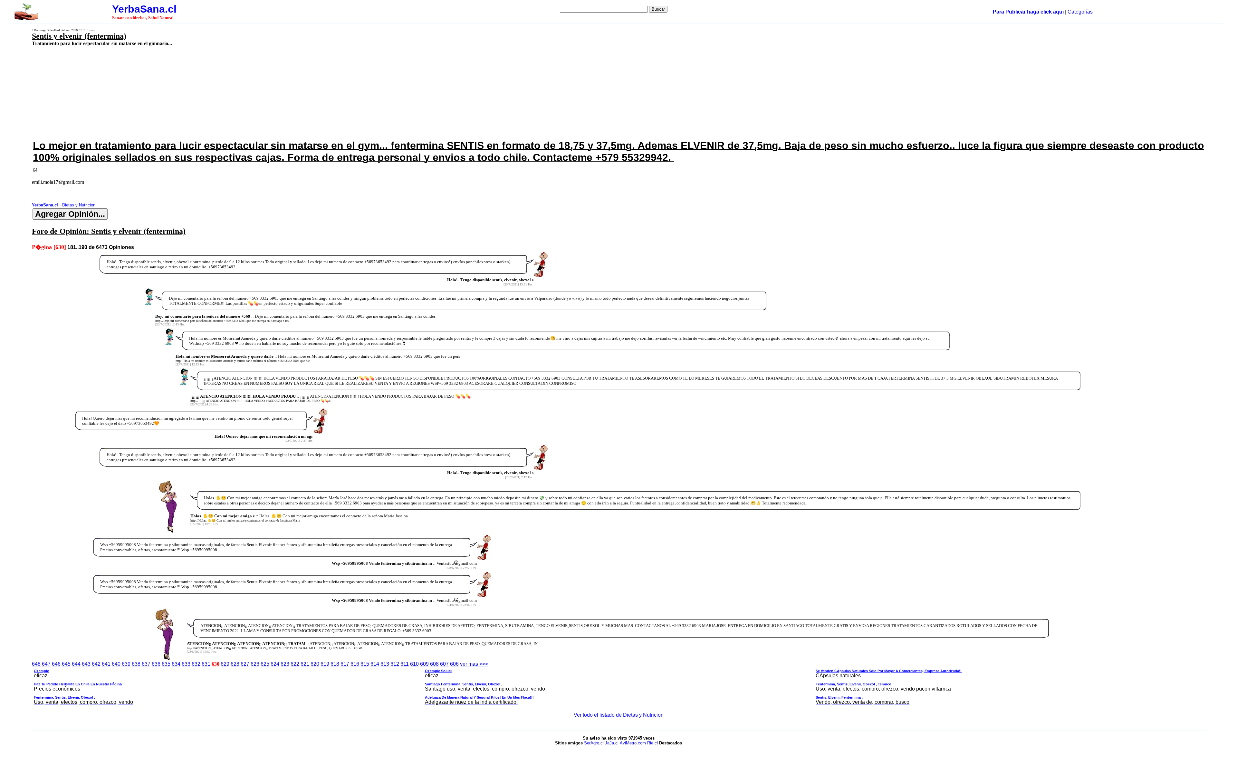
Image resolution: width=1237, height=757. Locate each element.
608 (434, 664)
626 (255, 664)
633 (186, 664)
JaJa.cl (611, 743)
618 (335, 664)
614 (374, 664)
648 (36, 664)
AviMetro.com (633, 743)
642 (96, 664)
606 (454, 664)
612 (394, 664)
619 (325, 664)
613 (384, 664)
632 (196, 664)
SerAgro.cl (594, 743)
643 (86, 664)
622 (295, 664)
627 (245, 664)
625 (265, 664)
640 (116, 664)
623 (285, 664)
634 (176, 664)
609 (424, 664)
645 (66, 664)
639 (126, 664)
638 (136, 664)
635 (166, 664)
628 (235, 664)
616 (354, 664)
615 (364, 664)
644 (76, 664)
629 (225, 664)
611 (404, 664)
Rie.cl (652, 743)
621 (305, 664)
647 (46, 664)
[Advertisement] (404, 92)
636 (156, 664)
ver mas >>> (498, 683)
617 (344, 664)
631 (206, 664)
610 (414, 664)
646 (56, 664)
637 (146, 664)
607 (444, 664)
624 (275, 664)
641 (106, 664)
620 (315, 664)
